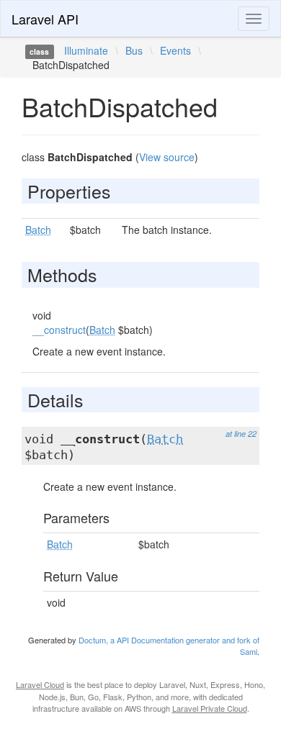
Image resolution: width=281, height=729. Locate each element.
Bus (134, 50)
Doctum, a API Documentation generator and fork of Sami (169, 645)
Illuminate (86, 50)
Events (175, 50)
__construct (59, 329)
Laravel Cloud (40, 684)
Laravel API (45, 18)
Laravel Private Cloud (209, 708)
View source (167, 157)
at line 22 (241, 433)
